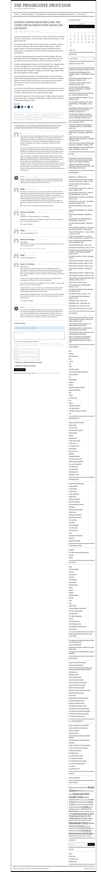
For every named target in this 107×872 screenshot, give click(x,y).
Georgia (33, 116)
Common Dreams (74, 569)
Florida (77, 799)
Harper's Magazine (74, 494)
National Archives (73, 733)
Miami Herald (72, 448)
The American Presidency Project (78, 706)
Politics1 (71, 590)
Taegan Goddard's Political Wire (77, 608)
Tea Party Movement (84, 828)
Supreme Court (53, 118)
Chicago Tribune (73, 427)
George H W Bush (82, 802)
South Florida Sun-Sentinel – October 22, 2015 (81, 275)
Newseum (71, 742)
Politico (71, 587)
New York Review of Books (76, 504)
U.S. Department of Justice (76, 755)
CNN (70, 366)
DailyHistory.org (73, 672)
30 (70, 45)
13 (85, 36)
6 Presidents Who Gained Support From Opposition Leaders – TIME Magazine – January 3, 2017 (82, 73)
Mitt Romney (73, 811)
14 (89, 36)
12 (82, 36)
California (37, 114)
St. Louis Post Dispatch (75, 464)
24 (74, 42)
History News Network (75, 644)
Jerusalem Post (73, 438)
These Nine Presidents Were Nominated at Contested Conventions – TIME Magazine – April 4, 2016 (80, 126)
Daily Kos (71, 572)
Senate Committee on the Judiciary (78, 748)
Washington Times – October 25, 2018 (79, 306)
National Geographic (74, 499)
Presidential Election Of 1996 (40, 118)
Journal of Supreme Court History (78, 682)
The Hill (71, 618)
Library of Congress (74, 730)
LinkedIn (71, 555)
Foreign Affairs (73, 488)
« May (70, 50)
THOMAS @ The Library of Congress (79, 713)
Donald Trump (76, 796)
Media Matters (73, 379)
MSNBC (71, 385)
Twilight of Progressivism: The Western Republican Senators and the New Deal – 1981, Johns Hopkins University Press (81, 166)
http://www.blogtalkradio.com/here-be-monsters (33, 248)
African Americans (82, 787)
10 (74, 36)
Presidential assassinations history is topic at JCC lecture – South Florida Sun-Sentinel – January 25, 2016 (81, 251)
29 (92, 42)
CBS (70, 364)
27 (85, 42)
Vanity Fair (71, 538)
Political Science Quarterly (76, 509)
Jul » (74, 50)
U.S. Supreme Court (74, 768)
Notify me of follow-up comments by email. (28, 362)
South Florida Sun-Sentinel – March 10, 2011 (81, 263)
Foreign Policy (72, 491)
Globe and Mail (73, 433)
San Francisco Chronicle (75, 459)
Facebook (71, 550)
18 (78, 39)
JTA (70, 377)
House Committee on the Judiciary (78, 728)
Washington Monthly (74, 540)
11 (78, 36)
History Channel (73, 374)
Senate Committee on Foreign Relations (80, 745)
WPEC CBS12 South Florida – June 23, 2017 (80, 308)
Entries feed (72, 856)
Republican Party (78, 822)
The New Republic (74, 525)
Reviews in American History (76, 703)
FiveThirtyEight (73, 579)
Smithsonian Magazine (75, 514)
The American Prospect (75, 517)
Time (70, 533)
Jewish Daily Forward (74, 440)
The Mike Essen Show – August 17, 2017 (80, 293)
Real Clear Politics (73, 595)
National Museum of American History (79, 740)
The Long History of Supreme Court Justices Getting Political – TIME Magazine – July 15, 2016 (81, 103)
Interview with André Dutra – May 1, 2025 (80, 245)
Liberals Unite (72, 582)
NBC (70, 392)
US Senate (87, 833)
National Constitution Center (76, 687)
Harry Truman (85, 804)
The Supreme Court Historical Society (79, 708)
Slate (70, 603)
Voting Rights (28, 119)
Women (76, 835)
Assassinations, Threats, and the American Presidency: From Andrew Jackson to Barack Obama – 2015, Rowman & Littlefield (81, 159)
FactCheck (71, 577)
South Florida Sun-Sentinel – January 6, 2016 (81, 260)
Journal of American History (76, 680)
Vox (70, 413)
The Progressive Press (75, 624)
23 (70, 42)
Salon (70, 600)
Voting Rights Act (37, 119)
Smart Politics (72, 605)
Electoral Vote (72, 574)
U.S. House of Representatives (77, 763)
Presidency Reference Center (77, 700)
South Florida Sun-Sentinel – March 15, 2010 (81, 266)
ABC (70, 351)
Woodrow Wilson (82, 835)
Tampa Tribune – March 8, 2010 (77, 282)
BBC (70, 359)
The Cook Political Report (76, 611)
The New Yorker (73, 527)
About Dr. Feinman (27, 14)
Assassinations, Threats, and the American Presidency (55, 14)
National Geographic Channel (77, 387)
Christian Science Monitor (76, 430)
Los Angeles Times (74, 446)
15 (92, 36)
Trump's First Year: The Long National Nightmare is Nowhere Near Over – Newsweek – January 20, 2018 (81, 138)
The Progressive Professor (42, 5)
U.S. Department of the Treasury (78, 761)
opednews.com (73, 398)
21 (89, 39)
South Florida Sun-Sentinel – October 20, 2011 (81, 272)
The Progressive (73, 530)
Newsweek (72, 507)
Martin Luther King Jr (26, 118)
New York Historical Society (76, 693)
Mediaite (71, 382)
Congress (55, 114)
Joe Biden (85, 806)
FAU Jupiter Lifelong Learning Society (79, 552)
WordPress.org (73, 861)
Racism (89, 820)
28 (89, 42)
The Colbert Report (74, 408)
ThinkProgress (73, 629)
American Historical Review (76, 665)
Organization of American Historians (79, 698)
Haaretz (71, 435)
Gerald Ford (78, 804)
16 (70, 39)
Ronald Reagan (79, 826)
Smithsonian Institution (75, 750)
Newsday (71, 453)
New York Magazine (74, 501)
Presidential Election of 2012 (82, 813)
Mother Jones (72, 496)
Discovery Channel (74, 369)
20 (85, 39)
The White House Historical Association (79, 711)
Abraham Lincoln (73, 787)
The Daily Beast (73, 613)
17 (74, 39)
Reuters (71, 403)
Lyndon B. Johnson (86, 809)
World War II (89, 835)
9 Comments (36, 31)
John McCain (77, 809)
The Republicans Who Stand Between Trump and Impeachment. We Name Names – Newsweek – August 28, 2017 (81, 109)
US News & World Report (76, 535)
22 (92, 39)
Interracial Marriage (41, 116)
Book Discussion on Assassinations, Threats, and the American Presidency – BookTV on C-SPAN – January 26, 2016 (81, 319)
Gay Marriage (27, 116)
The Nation (72, 522)
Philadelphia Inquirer (74, 456)
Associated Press (73, 356)
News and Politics (20, 114)
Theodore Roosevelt (74, 830)
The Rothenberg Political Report (77, 626)
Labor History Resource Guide (77, 685)
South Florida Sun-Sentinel (76, 461)
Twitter (71, 557)
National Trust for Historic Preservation (79, 690)
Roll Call (71, 598)
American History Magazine (76, 483)
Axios (70, 566)
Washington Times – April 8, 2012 (78, 300)
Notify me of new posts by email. (25, 366)
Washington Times (74, 474)
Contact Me (81, 14)
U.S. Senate (72, 766)
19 (82, 39)
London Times (73, 443)
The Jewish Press (73, 466)
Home (17, 14)
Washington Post (73, 472)
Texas (92, 828)
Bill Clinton (31, 114)
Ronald (27, 31)
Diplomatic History (74, 674)
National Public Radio (74, 390)
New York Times (73, 451)
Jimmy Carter (77, 807)
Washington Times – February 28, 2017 (79, 303)
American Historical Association (77, 662)
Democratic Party (81, 793)
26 (82, 42)
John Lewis (50, 116)
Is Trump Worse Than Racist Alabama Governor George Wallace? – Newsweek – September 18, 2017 (80, 88)
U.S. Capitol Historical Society (77, 716)
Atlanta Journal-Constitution (76, 422)
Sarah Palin (87, 826)
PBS (70, 400)
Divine (85, 868)
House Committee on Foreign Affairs (79, 725)
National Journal (73, 585)
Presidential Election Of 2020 (78, 818)
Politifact (71, 592)
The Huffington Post (74, 621)
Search (91, 844)
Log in (70, 853)
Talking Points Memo (74, 405)
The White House (73, 753)
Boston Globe (72, 425)
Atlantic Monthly (73, 486)
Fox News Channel (83, 799)
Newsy (71, 395)
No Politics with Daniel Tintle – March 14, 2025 (81, 247)
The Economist (73, 520)
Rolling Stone (72, 512)
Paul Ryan (81, 811)
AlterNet (71, 353)
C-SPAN (71, 361)
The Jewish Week (73, 469)
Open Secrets (72, 695)
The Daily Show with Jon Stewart (78, 411)
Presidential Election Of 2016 (80, 816)
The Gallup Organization (75, 616)
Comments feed (73, 859)
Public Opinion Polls (83, 820)
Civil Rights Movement (46, 114)
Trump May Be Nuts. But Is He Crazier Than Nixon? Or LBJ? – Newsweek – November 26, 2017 (81, 132)
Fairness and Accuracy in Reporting (78, 372)
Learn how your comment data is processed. (47, 373)
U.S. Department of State (76, 758)
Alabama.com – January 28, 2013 (78, 177)
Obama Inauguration (74, 777)
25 (78, 42)
